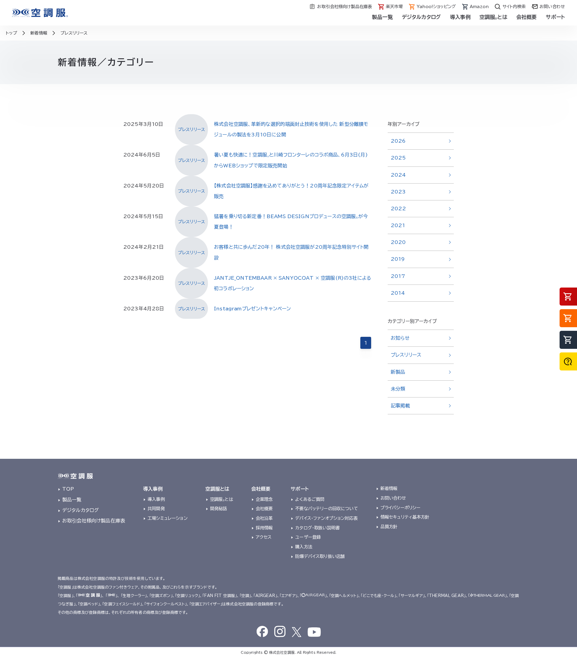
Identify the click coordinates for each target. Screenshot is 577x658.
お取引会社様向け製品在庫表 (93, 520)
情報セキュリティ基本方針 (404, 517)
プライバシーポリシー (400, 507)
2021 (398, 225)
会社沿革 (264, 518)
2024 (398, 174)
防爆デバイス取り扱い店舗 (320, 556)
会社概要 (264, 508)
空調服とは (221, 499)
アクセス (264, 537)
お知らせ (400, 338)
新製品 (398, 372)
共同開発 (156, 508)
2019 (398, 259)
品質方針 (389, 526)
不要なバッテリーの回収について (326, 508)
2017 (398, 276)
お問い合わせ (393, 498)
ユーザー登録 (308, 537)
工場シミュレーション (168, 518)
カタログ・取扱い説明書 (317, 527)
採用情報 (264, 527)
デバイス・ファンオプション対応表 (326, 518)
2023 (398, 191)
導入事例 (156, 499)
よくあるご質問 (309, 499)
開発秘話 (218, 508)
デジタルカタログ (421, 17)
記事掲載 (400, 405)
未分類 (398, 388)
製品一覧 (382, 17)
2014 (398, 293)
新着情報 (389, 488)
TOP (68, 488)
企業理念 (264, 499)
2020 (398, 242)
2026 (398, 141)
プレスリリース (406, 354)
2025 (398, 157)
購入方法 (303, 546)
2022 (398, 208)
